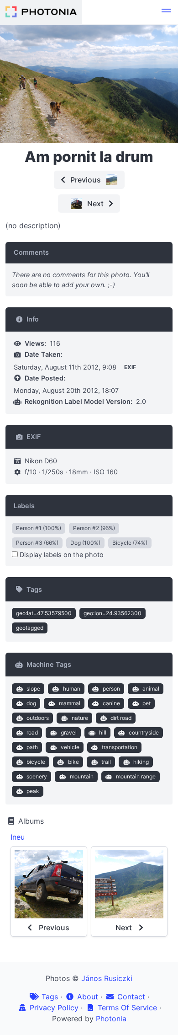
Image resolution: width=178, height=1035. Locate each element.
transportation (119, 747)
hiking (141, 761)
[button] (166, 12)
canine (111, 703)
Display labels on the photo (61, 554)
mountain (82, 776)
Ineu (17, 837)
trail (106, 761)
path (32, 747)
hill (102, 732)
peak (32, 791)
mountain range (136, 776)
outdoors (37, 717)
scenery (36, 776)
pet (146, 703)
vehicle (70, 747)
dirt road (120, 717)
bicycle (35, 761)
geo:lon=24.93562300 (112, 613)
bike (73, 761)
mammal (69, 703)
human (71, 688)
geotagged (29, 627)
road (32, 732)
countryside (144, 732)
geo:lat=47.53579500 (44, 613)
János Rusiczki (106, 978)
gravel (69, 732)
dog (31, 703)
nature (80, 717)
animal (150, 688)
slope (33, 688)
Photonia (111, 1018)
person (111, 688)
